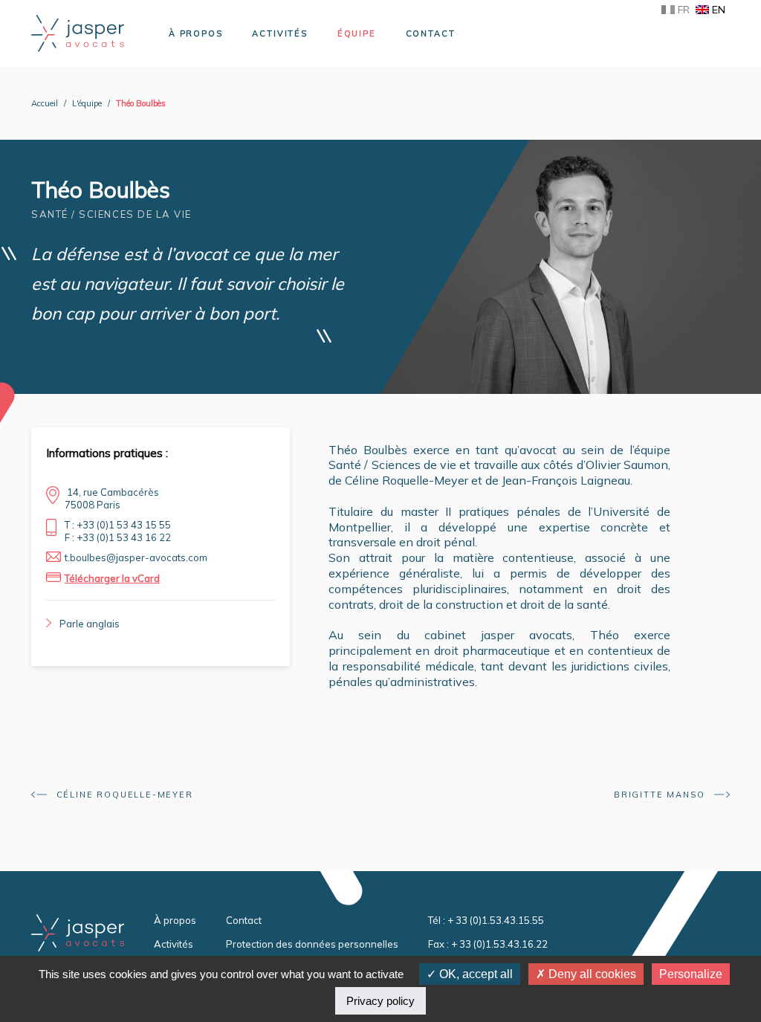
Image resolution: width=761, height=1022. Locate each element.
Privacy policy (380, 1000)
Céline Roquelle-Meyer (123, 794)
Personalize (690, 974)
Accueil (44, 103)
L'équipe (87, 103)
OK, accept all (474, 974)
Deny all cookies (590, 974)
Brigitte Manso (661, 794)
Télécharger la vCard (112, 578)
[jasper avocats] (77, 32)
